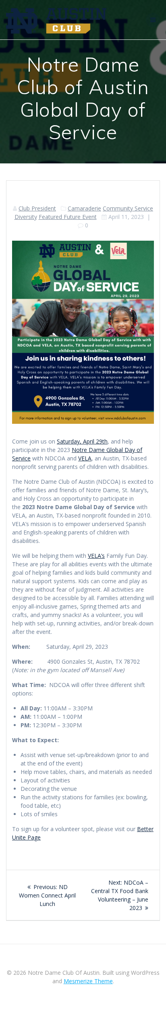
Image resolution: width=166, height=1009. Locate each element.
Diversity (26, 217)
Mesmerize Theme (88, 981)
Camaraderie (84, 208)
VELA (84, 458)
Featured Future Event (68, 217)
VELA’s (96, 555)
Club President (37, 208)
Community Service (128, 208)
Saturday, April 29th (82, 441)
